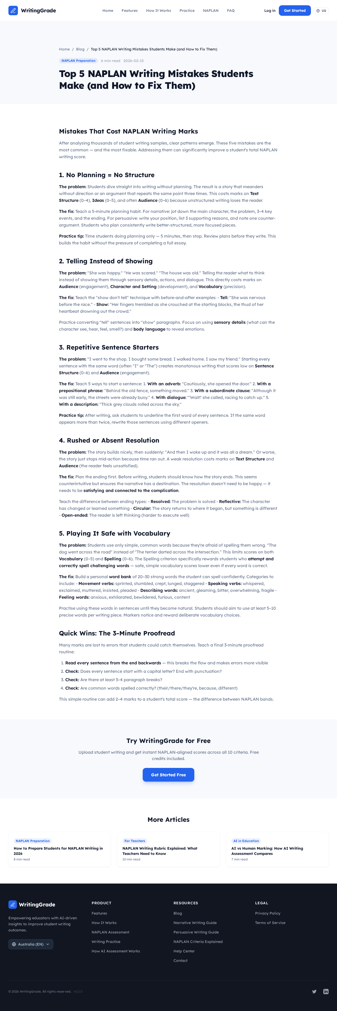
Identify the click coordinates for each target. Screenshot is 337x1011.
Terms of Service (270, 922)
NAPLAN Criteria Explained (198, 941)
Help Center (184, 951)
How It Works (158, 10)
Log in (270, 10)
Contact (180, 960)
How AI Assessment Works (116, 951)
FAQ (231, 10)
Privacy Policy (267, 913)
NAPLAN (211, 10)
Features (130, 10)
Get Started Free (168, 774)
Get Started (295, 10)
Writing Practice (106, 941)
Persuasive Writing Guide (196, 932)
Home (107, 10)
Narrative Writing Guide (195, 922)
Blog (80, 49)
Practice (187, 10)
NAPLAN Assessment (110, 932)
